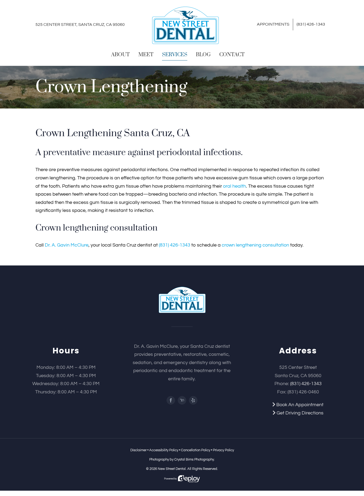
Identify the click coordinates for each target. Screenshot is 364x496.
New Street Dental (172, 469)
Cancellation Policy (195, 450)
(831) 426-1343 (174, 245)
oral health (234, 186)
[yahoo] (182, 400)
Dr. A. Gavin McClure (66, 245)
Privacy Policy (223, 450)
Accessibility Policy (163, 450)
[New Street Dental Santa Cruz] (182, 289)
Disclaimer (138, 450)
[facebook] (171, 400)
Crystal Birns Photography (194, 459)
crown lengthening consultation (255, 245)
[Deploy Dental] (189, 479)
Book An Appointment (299, 404)
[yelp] (193, 400)
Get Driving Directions (299, 413)
